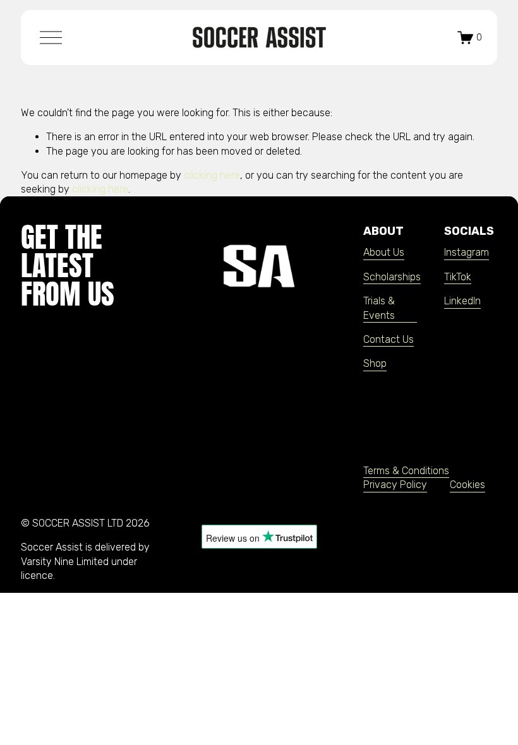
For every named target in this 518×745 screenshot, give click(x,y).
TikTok (457, 277)
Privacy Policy (395, 485)
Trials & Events (379, 308)
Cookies (467, 485)
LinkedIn (462, 301)
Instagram (466, 252)
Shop (375, 363)
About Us (383, 252)
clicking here (212, 175)
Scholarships (392, 277)
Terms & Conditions (406, 471)
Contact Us (388, 339)
